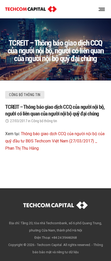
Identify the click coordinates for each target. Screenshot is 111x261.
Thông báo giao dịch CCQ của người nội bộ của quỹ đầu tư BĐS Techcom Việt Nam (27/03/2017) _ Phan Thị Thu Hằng (55, 141)
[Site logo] (31, 9)
